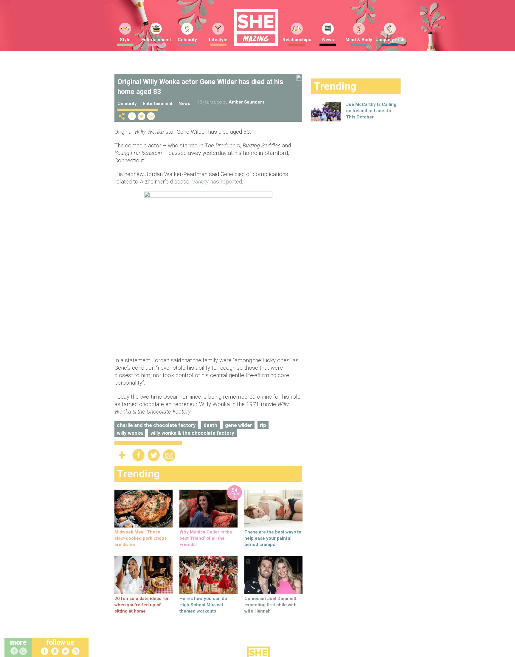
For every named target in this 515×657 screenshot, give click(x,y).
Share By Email (151, 116)
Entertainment (156, 39)
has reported (217, 181)
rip (263, 425)
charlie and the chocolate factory (156, 425)
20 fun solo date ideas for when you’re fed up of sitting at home (141, 605)
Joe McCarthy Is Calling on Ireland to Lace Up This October (371, 111)
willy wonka (130, 433)
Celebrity (187, 39)
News (328, 39)
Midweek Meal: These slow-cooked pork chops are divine (140, 538)
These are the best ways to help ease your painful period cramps (272, 538)
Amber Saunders (246, 102)
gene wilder (238, 425)
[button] (23, 651)
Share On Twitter (141, 116)
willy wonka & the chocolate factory (192, 433)
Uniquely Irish (390, 39)
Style (125, 39)
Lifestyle (218, 39)
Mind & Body (358, 39)
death (210, 425)
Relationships (297, 39)
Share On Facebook (132, 116)
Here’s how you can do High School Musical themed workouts (203, 605)
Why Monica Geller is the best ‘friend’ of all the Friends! (205, 538)
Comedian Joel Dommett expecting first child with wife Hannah (270, 605)
